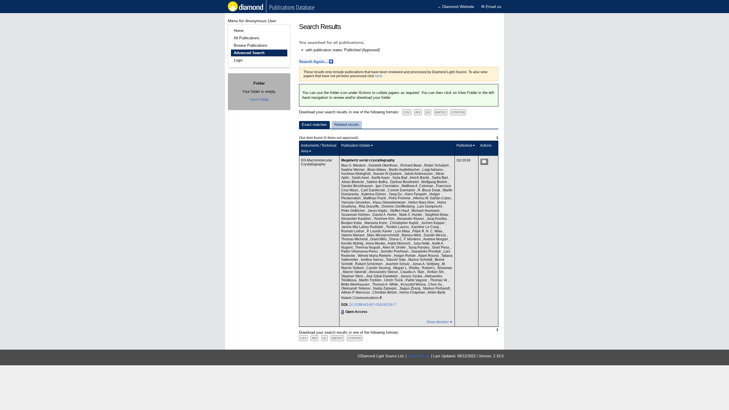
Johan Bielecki (353, 182)
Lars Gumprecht (430, 206)
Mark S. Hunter (411, 215)
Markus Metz (412, 235)
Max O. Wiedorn (354, 165)
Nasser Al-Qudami (387, 174)
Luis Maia (403, 231)
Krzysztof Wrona (414, 284)
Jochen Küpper (433, 223)
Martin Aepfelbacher (405, 170)
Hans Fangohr (416, 194)
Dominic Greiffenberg (398, 206)
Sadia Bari (440, 178)
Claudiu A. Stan (412, 272)
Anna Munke (376, 243)
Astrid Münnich (399, 243)
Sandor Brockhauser (357, 186)
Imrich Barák (420, 178)
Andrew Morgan (436, 239)
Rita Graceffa (369, 206)
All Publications (246, 38)
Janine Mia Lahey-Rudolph (362, 227)
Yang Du (396, 194)
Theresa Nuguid (368, 247)
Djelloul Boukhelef (404, 182)
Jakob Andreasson (419, 174)
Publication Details (355, 145)
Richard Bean (411, 165)
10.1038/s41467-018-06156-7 (372, 305)
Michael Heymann (426, 211)
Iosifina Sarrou (372, 260)
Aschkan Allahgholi (356, 174)
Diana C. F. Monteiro (405, 239)
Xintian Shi (436, 272)
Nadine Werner (353, 170)
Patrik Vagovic (417, 280)
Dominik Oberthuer (383, 165)
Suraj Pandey (419, 247)
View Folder (259, 99)
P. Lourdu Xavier (380, 231)
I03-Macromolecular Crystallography (316, 162)
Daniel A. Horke (385, 215)
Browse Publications (250, 45)
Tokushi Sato (396, 260)
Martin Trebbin (370, 280)
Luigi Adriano (433, 170)
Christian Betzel (385, 292)
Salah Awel (361, 178)
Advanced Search (249, 53)
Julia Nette (422, 243)
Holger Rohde (405, 256)
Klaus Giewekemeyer (390, 202)
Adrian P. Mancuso (356, 292)
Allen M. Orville (394, 247)
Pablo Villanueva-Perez (360, 251)
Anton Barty (436, 292)
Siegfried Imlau (437, 215)
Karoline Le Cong (425, 227)
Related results (346, 124)
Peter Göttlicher (353, 211)
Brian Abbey (377, 170)
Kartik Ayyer (381, 178)
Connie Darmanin (402, 190)
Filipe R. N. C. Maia (427, 231)
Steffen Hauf (400, 211)
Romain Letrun (353, 231)
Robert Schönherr (369, 264)
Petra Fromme (400, 198)
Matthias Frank (375, 198)
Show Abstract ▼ (439, 322)
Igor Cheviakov (388, 186)
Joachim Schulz (398, 264)
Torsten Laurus (398, 227)
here (378, 76)
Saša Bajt (400, 178)
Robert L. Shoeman (437, 268)
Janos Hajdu (378, 211)
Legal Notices (418, 356)
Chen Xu (435, 284)
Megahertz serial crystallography (368, 160)
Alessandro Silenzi (384, 272)
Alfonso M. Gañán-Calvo (432, 198)
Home (238, 30)
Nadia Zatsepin (385, 288)
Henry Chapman (413, 292)
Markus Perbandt (436, 288)
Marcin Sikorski (355, 272)
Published (464, 145)
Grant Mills (379, 239)
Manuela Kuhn (376, 223)
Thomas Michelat (354, 239)
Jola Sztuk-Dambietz (382, 276)
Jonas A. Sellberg (426, 264)
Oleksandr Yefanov (356, 288)
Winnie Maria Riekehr (375, 256)
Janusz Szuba (411, 276)
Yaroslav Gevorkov (356, 202)
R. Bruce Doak (429, 190)
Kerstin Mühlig (352, 243)
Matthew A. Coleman (418, 186)
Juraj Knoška (437, 219)
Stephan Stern (352, 276)
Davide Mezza (435, 235)
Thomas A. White (385, 284)
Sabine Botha (377, 182)
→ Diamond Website (455, 6)
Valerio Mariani (353, 235)
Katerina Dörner (374, 194)
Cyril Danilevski (373, 190)
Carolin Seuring (379, 268)
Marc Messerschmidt (383, 235)
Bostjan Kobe (352, 223)
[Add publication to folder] (484, 161)
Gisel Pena (441, 247)
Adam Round (428, 256)
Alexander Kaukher (356, 219)
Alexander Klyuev (411, 219)
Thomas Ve (439, 280)
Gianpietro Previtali (426, 251)
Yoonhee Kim (384, 219)
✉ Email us (491, 6)
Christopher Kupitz (404, 223)
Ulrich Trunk (394, 280)
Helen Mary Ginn (421, 202)
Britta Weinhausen (355, 284)
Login (238, 60)
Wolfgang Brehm (434, 182)
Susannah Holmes (356, 215)
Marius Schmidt (420, 260)
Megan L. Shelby (406, 268)
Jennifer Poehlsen (394, 251)
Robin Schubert (436, 165)
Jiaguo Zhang (410, 288)
